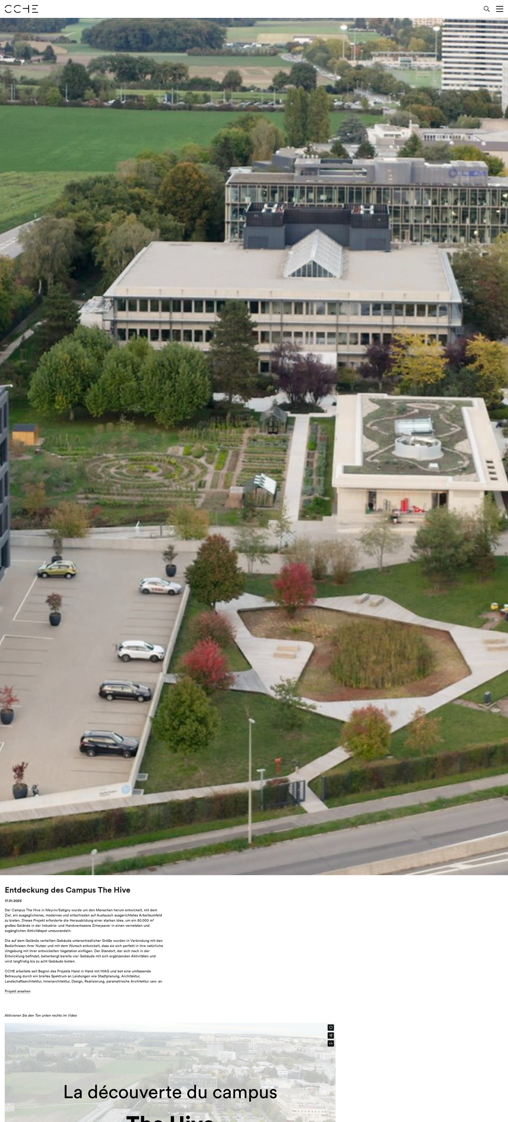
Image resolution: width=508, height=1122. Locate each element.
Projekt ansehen (18, 991)
